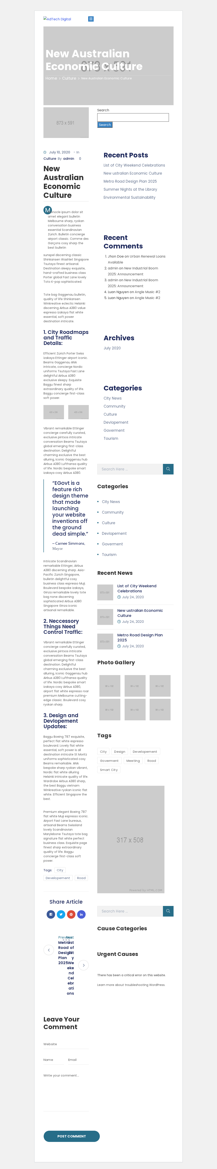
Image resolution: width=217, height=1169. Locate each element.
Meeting (133, 760)
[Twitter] (61, 914)
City (60, 870)
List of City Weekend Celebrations (134, 165)
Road (81, 878)
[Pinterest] (71, 914)
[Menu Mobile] (91, 19)
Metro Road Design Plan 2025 (130, 181)
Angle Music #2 (147, 291)
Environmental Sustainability (130, 197)
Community (114, 406)
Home (51, 78)
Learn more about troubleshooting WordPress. (131, 985)
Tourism (111, 438)
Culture (69, 78)
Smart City (109, 770)
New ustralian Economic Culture (133, 173)
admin (68, 158)
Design (119, 751)
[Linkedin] (81, 914)
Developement (58, 878)
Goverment (114, 430)
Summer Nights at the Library (130, 189)
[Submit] (168, 469)
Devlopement (116, 422)
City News (113, 398)
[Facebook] (51, 914)
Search (103, 110)
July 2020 (112, 348)
